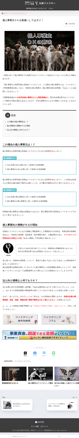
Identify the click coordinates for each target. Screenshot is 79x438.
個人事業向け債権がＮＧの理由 (18, 126)
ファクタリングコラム (22, 361)
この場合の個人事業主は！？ (17, 121)
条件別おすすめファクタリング (36, 8)
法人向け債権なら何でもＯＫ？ (18, 130)
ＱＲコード (44, 426)
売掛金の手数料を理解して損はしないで (50, 306)
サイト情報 (35, 426)
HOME (40, 422)
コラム (51, 8)
